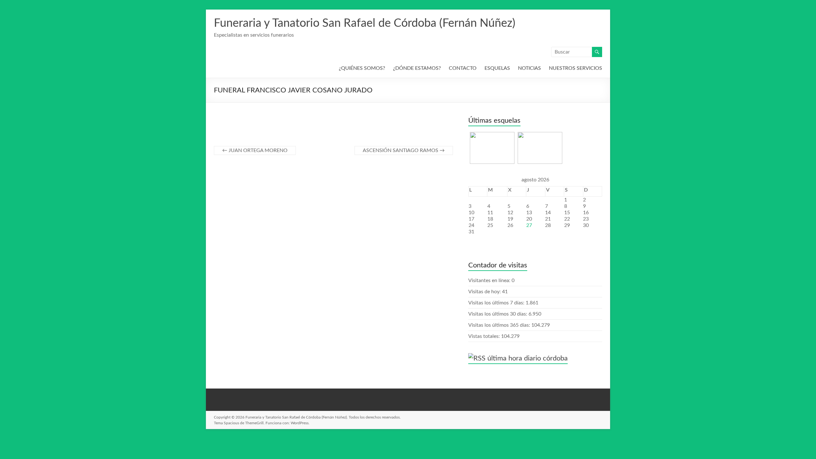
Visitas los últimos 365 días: (499, 325)
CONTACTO (463, 68)
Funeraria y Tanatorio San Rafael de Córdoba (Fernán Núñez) (364, 23)
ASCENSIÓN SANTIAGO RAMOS (404, 150)
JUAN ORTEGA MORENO (255, 150)
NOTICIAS (529, 68)
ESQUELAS (497, 68)
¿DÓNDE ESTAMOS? (417, 68)
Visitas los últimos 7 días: (497, 302)
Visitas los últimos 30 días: (498, 314)
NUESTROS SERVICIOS (575, 68)
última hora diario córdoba (527, 358)
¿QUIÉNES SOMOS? (362, 68)
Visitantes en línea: (490, 280)
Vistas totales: (484, 336)
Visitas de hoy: (485, 291)
